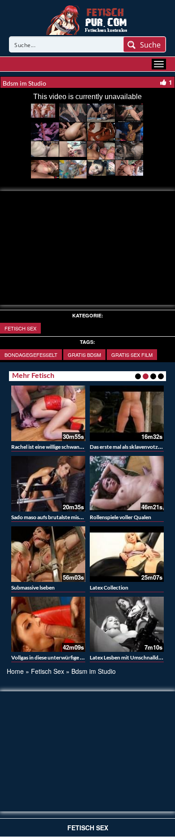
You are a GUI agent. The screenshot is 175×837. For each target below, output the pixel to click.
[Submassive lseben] (48, 554)
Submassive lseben (33, 587)
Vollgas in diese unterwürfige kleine (52, 657)
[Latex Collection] (127, 554)
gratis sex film (132, 354)
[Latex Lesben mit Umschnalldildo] (127, 624)
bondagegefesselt (30, 354)
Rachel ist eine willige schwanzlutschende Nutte (67, 446)
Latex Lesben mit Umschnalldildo (128, 657)
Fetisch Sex (20, 328)
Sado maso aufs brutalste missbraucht (56, 517)
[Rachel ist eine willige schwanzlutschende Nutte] (48, 413)
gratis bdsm (84, 354)
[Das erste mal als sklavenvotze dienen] (127, 413)
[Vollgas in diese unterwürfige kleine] (48, 624)
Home (15, 671)
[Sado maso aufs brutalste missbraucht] (48, 484)
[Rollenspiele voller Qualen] (127, 484)
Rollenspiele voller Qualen (120, 517)
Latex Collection (109, 587)
